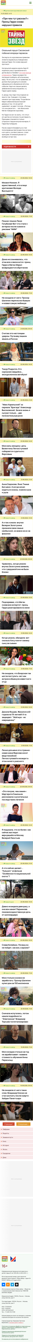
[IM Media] (13, 1259)
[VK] (3, 1284)
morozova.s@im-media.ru (16, 1322)
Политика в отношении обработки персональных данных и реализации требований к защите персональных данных (16, 1327)
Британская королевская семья (15, 11)
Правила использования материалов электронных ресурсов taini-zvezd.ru (13, 1335)
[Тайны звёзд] (2, 11)
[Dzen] (16, 1284)
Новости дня (9, 902)
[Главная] (5, 1259)
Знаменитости (8, 1137)
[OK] (8, 1284)
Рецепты (6, 1133)
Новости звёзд (10, 178)
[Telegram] (12, 1284)
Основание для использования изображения (15, 1339)
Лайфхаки (6, 1129)
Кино (4, 1141)
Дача (4, 1157)
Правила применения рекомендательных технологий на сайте (14, 1332)
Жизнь (5, 1149)
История (6, 1145)
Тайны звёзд (3, 2)
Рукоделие (6, 1153)
